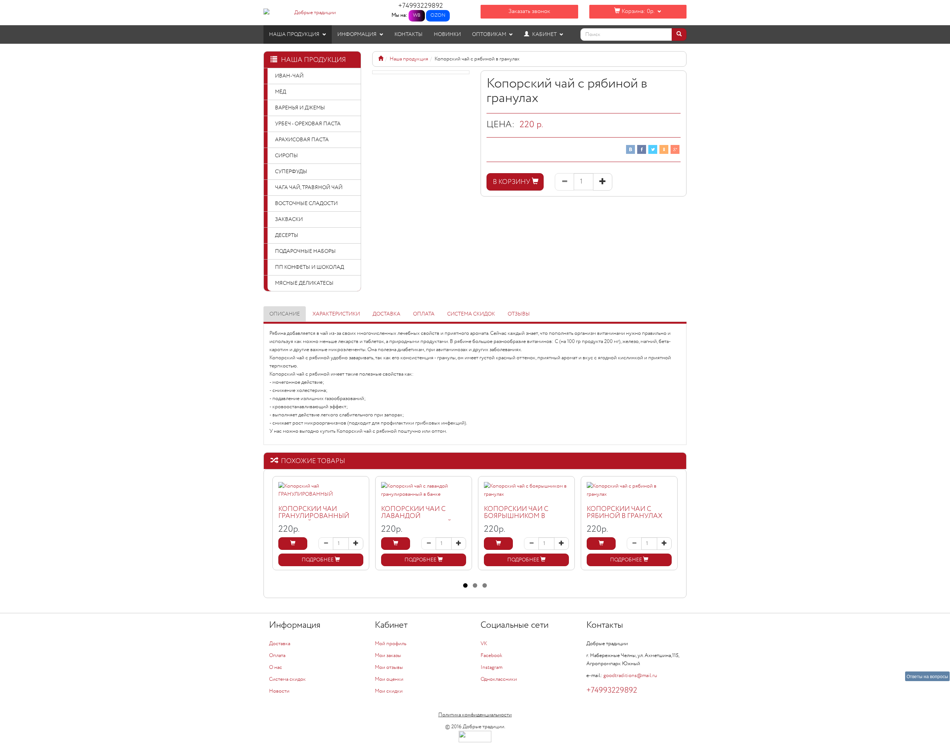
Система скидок (471, 314)
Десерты (286, 235)
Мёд (280, 92)
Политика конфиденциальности (475, 715)
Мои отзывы (389, 667)
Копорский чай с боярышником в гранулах (516, 516)
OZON (437, 15)
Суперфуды (291, 171)
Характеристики (336, 314)
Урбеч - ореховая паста (308, 124)
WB (416, 15)
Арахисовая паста (302, 139)
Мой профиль (390, 643)
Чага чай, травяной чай (309, 187)
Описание (284, 314)
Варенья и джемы (300, 108)
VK (484, 643)
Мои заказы (388, 655)
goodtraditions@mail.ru (630, 675)
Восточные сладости (306, 203)
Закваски (289, 219)
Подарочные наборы (305, 251)
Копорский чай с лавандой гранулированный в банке (419, 520)
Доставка (386, 314)
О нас (275, 667)
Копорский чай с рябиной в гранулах (624, 512)
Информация (357, 34)
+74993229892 (420, 6)
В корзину (512, 182)
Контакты (408, 34)
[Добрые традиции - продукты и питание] (380, 59)
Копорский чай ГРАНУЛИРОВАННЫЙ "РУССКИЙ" (313, 516)
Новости (279, 691)
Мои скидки (389, 691)
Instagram (491, 667)
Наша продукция (295, 34)
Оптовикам (489, 34)
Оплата (424, 314)
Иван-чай (289, 76)
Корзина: (637, 11)
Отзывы (519, 314)
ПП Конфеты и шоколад (309, 267)
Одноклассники (499, 679)
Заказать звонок (529, 11)
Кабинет (544, 34)
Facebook (491, 655)
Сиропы (286, 155)
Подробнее (318, 560)
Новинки (447, 34)
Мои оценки (389, 679)
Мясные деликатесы (304, 283)
